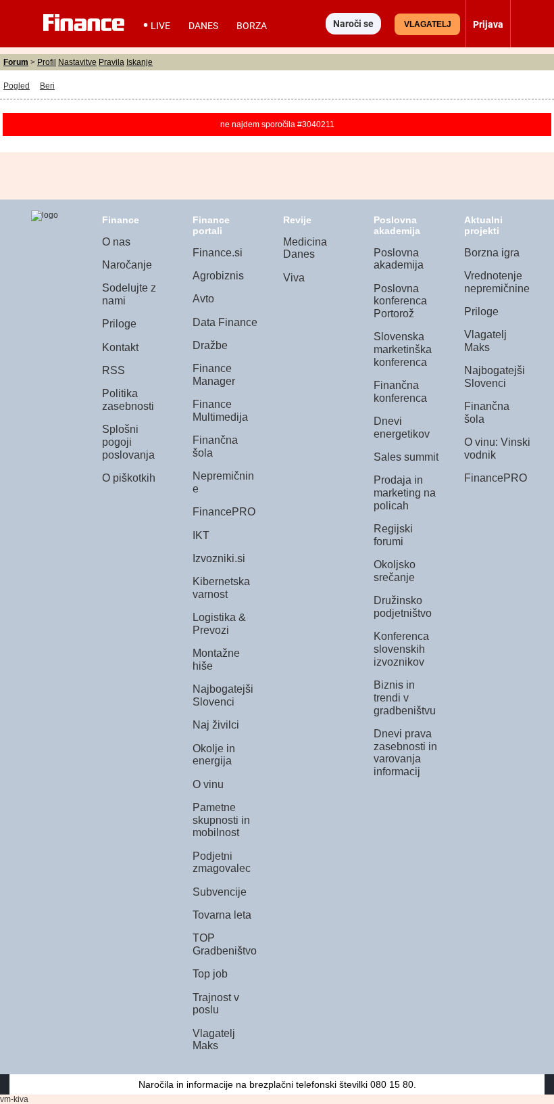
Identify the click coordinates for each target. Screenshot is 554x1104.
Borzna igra (492, 252)
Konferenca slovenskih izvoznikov (401, 648)
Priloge (119, 323)
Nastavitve (77, 62)
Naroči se (353, 23)
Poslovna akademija (399, 259)
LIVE (160, 25)
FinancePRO (224, 512)
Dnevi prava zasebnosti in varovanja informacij (405, 752)
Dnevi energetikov (402, 427)
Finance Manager (214, 375)
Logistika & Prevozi (219, 624)
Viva (294, 277)
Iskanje (139, 62)
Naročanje (127, 265)
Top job (210, 974)
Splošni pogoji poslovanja (128, 441)
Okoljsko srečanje (395, 571)
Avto (203, 298)
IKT (201, 535)
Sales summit (406, 457)
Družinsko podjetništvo (403, 607)
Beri (47, 86)
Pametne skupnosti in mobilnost (221, 820)
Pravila (111, 62)
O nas (116, 242)
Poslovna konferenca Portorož (400, 301)
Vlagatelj (427, 24)
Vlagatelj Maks (214, 1040)
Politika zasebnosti (128, 400)
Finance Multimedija (220, 410)
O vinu (208, 784)
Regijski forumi (393, 535)
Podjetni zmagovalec (222, 862)
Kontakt (120, 347)
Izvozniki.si (219, 558)
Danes (203, 25)
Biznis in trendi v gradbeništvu (405, 697)
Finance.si (218, 252)
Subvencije (220, 892)
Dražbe (210, 345)
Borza (251, 25)
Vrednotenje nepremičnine (497, 282)
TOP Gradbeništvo (225, 944)
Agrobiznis (218, 275)
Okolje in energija (214, 755)
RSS (113, 370)
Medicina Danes (305, 248)
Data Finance (225, 322)
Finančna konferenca (400, 392)
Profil (46, 62)
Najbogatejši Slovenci (223, 695)
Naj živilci (216, 725)
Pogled (16, 86)
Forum (15, 62)
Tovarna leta (222, 915)
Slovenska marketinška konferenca (403, 349)
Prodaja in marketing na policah (405, 492)
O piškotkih (128, 478)
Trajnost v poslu (216, 1004)
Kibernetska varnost (221, 588)
